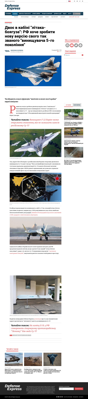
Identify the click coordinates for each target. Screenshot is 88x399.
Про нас (16, 16)
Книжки (47, 16)
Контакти (63, 16)
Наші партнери (54, 16)
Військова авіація (27, 335)
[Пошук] (82, 14)
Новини (10, 23)
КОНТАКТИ (81, 396)
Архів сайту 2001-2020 (74, 16)
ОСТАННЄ (68, 105)
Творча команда (24, 16)
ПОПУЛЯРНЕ (77, 105)
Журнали (34, 16)
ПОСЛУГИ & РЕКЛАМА (68, 396)
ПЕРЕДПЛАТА (75, 396)
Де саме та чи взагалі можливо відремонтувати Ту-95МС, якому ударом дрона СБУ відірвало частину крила (73, 162)
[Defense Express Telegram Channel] (82, 1)
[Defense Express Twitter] (80, 1)
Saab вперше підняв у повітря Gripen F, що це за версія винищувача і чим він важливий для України (73, 142)
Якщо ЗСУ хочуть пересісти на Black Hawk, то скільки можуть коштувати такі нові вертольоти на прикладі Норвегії (13, 371)
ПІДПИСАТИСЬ (79, 388)
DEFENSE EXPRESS (17, 50)
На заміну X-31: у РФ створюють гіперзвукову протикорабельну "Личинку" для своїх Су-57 (33, 328)
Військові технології (17, 335)
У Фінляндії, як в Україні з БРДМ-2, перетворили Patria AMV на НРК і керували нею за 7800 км (73, 124)
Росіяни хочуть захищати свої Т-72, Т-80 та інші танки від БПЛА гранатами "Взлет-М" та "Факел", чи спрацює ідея (33, 371)
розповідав (37, 319)
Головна (6, 23)
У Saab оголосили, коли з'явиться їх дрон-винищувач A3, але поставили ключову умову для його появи (52, 371)
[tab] (68, 105)
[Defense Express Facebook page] (74, 1)
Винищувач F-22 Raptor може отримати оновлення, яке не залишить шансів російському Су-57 (35, 122)
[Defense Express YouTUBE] (77, 1)
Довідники (40, 16)
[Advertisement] (55, 7)
